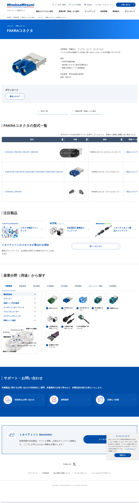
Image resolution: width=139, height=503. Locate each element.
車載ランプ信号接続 (11, 303)
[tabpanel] (69, 323)
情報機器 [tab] (78, 286)
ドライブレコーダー (11, 312)
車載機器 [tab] (8, 286)
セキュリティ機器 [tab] (96, 286)
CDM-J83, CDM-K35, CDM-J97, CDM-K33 (21, 152)
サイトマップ (32, 473)
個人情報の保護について (62, 473)
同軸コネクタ (49, 17)
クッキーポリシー (130, 449)
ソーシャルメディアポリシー (101, 473)
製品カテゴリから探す (45, 11)
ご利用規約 (45, 473)
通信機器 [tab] (36, 286)
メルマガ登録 (76, 5)
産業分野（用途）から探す (69, 11)
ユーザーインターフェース (13, 307)
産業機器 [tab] (22, 286)
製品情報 (16, 17)
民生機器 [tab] (64, 286)
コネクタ (40, 17)
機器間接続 (7, 294)
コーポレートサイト (102, 5)
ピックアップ (90, 11)
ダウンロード (130, 11)
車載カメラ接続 (9, 320)
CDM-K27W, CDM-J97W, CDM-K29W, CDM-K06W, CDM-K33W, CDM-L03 (34, 172)
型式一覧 (44, 111)
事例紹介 (116, 11)
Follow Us (67, 464)
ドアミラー (7, 299)
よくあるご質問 (60, 5)
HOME (9, 17)
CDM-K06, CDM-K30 (13, 192)
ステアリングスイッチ (12, 316)
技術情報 (103, 11)
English (89, 5)
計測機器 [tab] (50, 286)
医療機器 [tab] (112, 286)
